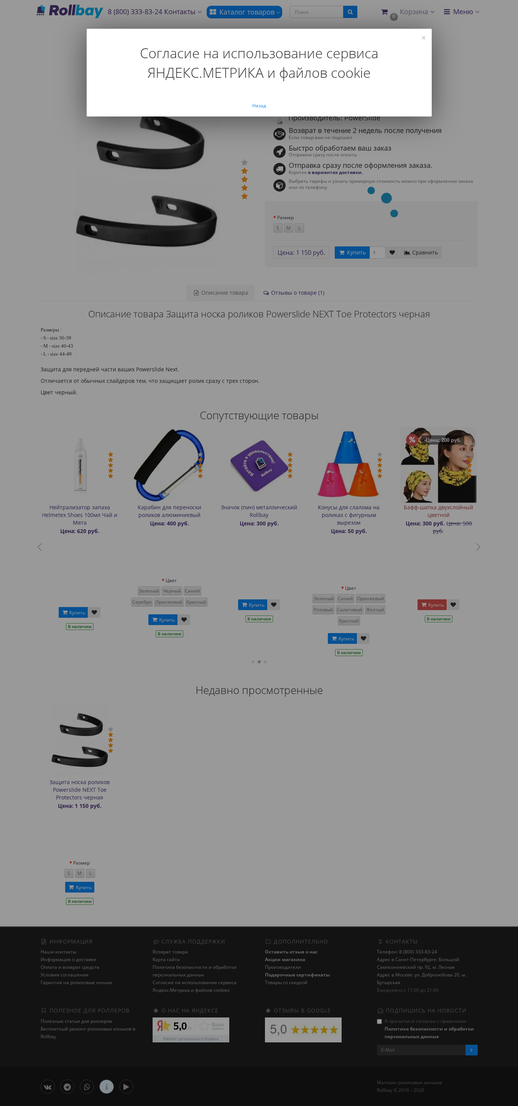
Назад (259, 105)
